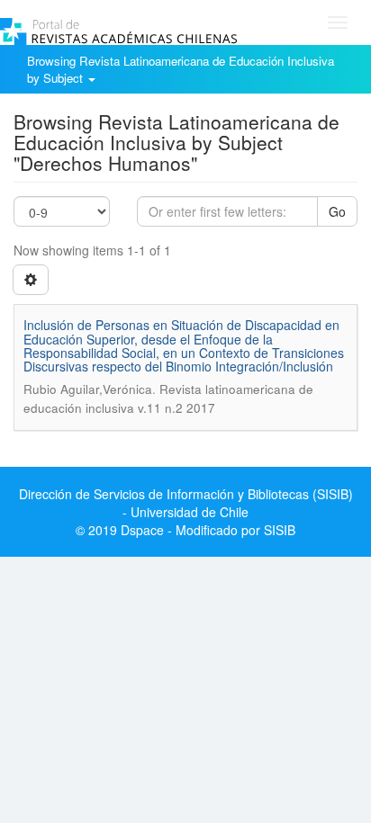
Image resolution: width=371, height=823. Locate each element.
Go (337, 211)
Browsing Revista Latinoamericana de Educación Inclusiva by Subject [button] (180, 69)
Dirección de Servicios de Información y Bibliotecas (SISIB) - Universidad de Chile (186, 503)
